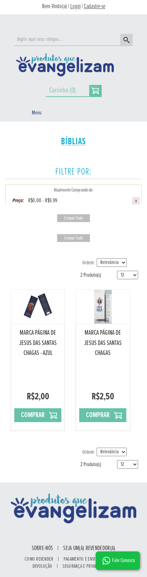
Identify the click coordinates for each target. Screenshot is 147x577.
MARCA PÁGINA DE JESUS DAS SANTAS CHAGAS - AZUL (38, 343)
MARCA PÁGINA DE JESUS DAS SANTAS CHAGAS (103, 343)
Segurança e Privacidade (84, 566)
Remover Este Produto (136, 200)
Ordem (88, 262)
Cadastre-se (94, 7)
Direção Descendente (132, 263)
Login (75, 7)
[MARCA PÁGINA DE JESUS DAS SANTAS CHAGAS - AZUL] (38, 307)
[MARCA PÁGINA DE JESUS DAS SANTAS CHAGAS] (103, 307)
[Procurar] (125, 41)
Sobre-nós (42, 548)
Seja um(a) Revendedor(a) (89, 548)
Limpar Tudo (73, 218)
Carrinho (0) (62, 90)
